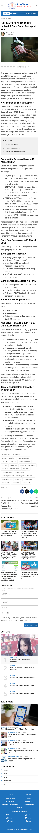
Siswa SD (18, 479)
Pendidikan (15, 757)
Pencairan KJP (20, 472)
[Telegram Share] (31, 491)
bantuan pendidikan (8, 458)
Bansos (3, 727)
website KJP (26, 483)
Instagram (11, 818)
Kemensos (7, 781)
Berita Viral (13, 658)
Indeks (19, 807)
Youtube (29, 818)
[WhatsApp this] (36, 491)
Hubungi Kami (10, 798)
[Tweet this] (27, 491)
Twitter (30, 815)
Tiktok (11, 821)
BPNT (7, 727)
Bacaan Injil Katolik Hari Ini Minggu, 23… (22, 678)
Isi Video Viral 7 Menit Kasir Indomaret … (20, 661)
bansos (6, 770)
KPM (5, 784)
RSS (29, 821)
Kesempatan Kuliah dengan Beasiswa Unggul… (21, 760)
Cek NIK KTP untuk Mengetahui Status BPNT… (22, 736)
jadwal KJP (13, 465)
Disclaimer (10, 801)
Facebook (11, 815)
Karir (28, 798)
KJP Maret (31, 465)
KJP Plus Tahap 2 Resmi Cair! (12, 144)
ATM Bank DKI (17, 454)
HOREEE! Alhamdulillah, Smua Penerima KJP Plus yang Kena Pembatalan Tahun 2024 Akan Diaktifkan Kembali (9, 576)
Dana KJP (13, 462)
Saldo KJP (30, 476)
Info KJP (4, 465)
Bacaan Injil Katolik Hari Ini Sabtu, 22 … (23, 694)
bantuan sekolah (23, 458)
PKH (5, 773)
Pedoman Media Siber (10, 804)
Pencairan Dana (7, 472)
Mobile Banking (15, 469)
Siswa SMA (28, 479)
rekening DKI (20, 476)
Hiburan (12, 666)
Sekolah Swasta (7, 479)
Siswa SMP (15, 483)
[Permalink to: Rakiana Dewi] (3, 34)
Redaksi (28, 795)
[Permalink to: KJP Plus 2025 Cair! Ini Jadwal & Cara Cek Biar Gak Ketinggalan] (10, 525)
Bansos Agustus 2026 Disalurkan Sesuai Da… (23, 752)
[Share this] (22, 491)
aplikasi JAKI (6, 454)
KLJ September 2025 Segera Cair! (14, 151)
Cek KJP (4, 462)
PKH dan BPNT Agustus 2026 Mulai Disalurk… (21, 744)
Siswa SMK (5, 483)
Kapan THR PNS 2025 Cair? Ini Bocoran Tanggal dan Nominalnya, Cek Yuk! (10, 503)
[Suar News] (19, 5)
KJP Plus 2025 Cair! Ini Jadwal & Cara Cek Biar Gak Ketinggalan (9, 533)
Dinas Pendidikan (24, 462)
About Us (10, 795)
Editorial (12, 675)
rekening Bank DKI (8, 476)
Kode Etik (28, 801)
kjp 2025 (23, 465)
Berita (10, 757)
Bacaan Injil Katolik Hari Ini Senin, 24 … (23, 686)
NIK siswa (26, 469)
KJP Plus (5, 469)
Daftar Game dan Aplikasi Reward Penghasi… (22, 669)
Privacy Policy (28, 804)
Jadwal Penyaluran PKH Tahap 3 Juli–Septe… (17, 729)
